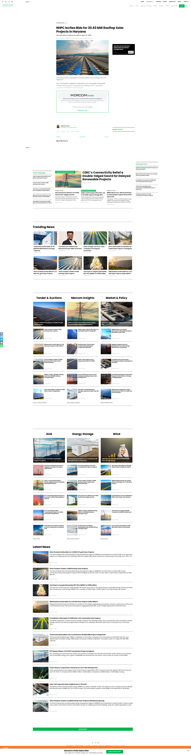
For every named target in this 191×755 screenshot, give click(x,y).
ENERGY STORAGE (146, 6)
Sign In (90, 107)
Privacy (117, 745)
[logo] (7, 5)
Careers (95, 745)
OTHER (161, 6)
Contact (87, 745)
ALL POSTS (82, 137)
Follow (58, 78)
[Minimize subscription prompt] (188, 750)
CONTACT (186, 1)
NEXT (106, 137)
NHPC (68, 131)
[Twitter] (9, 2)
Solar (72, 131)
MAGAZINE (175, 6)
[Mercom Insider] (150, 2)
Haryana (63, 131)
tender (77, 131)
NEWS (142, 1)
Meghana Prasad (70, 38)
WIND (155, 6)
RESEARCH (158, 1)
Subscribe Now (115, 752)
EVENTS (165, 1)
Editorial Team (79, 745)
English (27, 1)
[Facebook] (2, 2)
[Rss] (5, 2)
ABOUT (179, 1)
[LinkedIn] (12, 2)
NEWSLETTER (172, 1)
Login (181, 6)
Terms (123, 745)
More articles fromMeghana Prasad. (69, 127)
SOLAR (131, 6)
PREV (58, 137)
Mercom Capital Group (106, 745)
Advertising (69, 745)
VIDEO (167, 6)
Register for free (82, 110)
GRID (137, 6)
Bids (58, 131)
